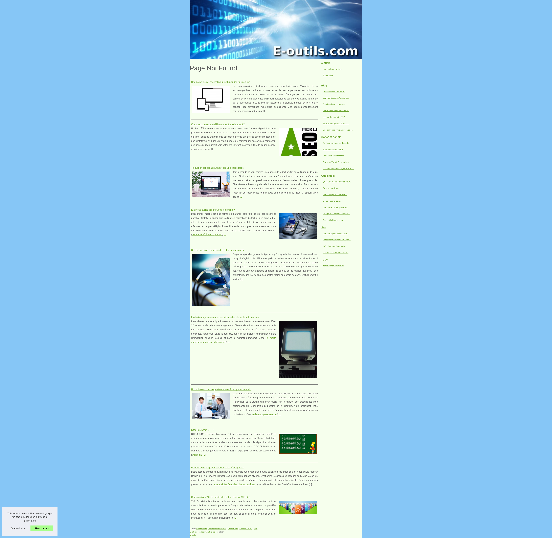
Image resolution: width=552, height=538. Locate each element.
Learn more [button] (30, 521)
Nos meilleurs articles (332, 69)
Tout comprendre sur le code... (337, 143)
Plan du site (328, 75)
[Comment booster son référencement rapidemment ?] (298, 141)
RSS (255, 529)
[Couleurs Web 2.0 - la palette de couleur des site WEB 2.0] (298, 507)
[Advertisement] (340, 316)
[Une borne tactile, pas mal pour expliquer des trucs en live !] (211, 99)
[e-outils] (276, 29)
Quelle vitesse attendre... (334, 91)
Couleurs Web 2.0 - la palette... (337, 162)
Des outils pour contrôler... (335, 194)
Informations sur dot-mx (333, 266)
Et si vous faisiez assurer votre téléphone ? (213, 210)
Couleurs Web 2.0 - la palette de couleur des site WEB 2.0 (220, 497)
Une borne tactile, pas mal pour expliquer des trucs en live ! (221, 82)
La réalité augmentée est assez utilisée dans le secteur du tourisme (225, 317)
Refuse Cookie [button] (18, 528)
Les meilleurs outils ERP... (334, 117)
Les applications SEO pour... (335, 252)
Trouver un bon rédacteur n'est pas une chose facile (217, 168)
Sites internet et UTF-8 (202, 430)
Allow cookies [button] (42, 528)
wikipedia (197, 455)
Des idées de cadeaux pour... (336, 110)
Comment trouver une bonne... (337, 240)
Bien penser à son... (332, 201)
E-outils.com (201, 529)
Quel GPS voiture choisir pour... (337, 182)
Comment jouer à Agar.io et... (336, 98)
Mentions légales (197, 532)
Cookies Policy (245, 529)
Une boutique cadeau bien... (335, 233)
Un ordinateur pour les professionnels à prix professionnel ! (221, 389)
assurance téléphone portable (207, 234)
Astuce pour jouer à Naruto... (336, 123)
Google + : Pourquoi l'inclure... (336, 213)
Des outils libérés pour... (334, 220)
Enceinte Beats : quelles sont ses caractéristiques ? (217, 467)
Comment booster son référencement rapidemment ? (218, 124)
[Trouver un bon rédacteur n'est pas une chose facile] (211, 184)
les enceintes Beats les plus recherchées (234, 484)
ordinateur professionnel (264, 414)
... (266, 111)
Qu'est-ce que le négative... (335, 246)
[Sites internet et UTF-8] (298, 443)
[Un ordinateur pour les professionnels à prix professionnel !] (211, 405)
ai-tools (193, 535)
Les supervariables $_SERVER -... (338, 168)
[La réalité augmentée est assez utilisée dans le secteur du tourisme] (298, 349)
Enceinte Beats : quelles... (334, 104)
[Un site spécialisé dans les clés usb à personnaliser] (211, 279)
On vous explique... (331, 188)
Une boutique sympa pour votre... (338, 130)
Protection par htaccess (333, 156)
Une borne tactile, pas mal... (335, 207)
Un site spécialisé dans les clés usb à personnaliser (217, 250)
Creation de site (211, 532)
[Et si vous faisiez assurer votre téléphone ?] (298, 226)
